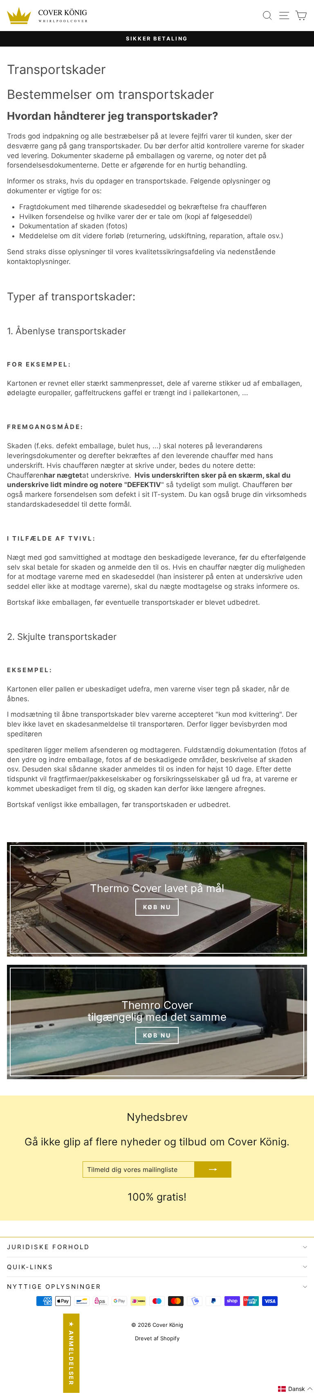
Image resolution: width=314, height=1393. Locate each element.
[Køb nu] (157, 899)
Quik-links (30, 1267)
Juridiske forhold (48, 1247)
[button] (295, 1389)
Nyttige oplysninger (54, 1286)
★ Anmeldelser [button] (71, 1353)
